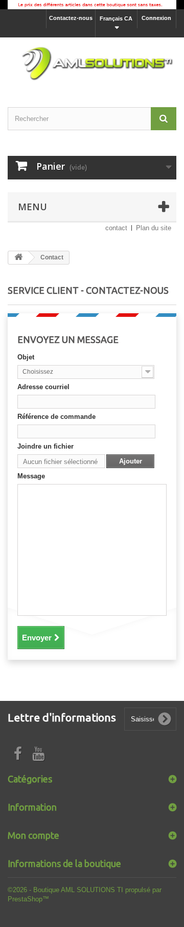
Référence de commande (56, 416)
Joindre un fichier (45, 446)
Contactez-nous (71, 18)
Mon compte (33, 835)
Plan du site (153, 228)
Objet (25, 357)
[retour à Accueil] (18, 257)
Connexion (156, 18)
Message (31, 476)
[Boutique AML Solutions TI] (92, 63)
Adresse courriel (43, 387)
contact (116, 228)
